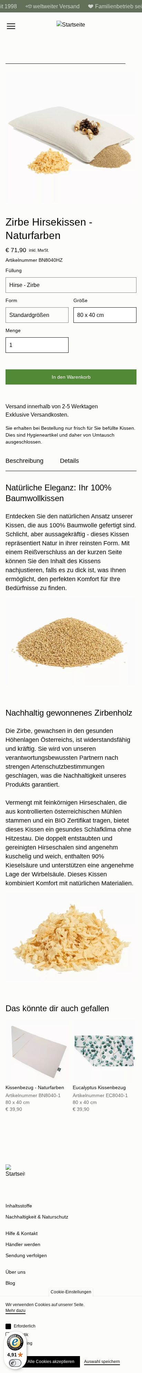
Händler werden (23, 1244)
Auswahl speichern (102, 1361)
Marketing (23, 1343)
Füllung (14, 270)
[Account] (118, 26)
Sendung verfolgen (26, 1255)
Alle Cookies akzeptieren (51, 1361)
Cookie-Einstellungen (71, 1292)
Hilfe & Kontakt (22, 1233)
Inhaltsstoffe (19, 1205)
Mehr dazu (16, 1310)
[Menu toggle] (11, 26)
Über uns (16, 1272)
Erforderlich (25, 1326)
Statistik (21, 1334)
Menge (13, 330)
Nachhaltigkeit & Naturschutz (37, 1217)
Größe (80, 300)
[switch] (15, 1363)
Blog (10, 1283)
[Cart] (133, 26)
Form (11, 300)
